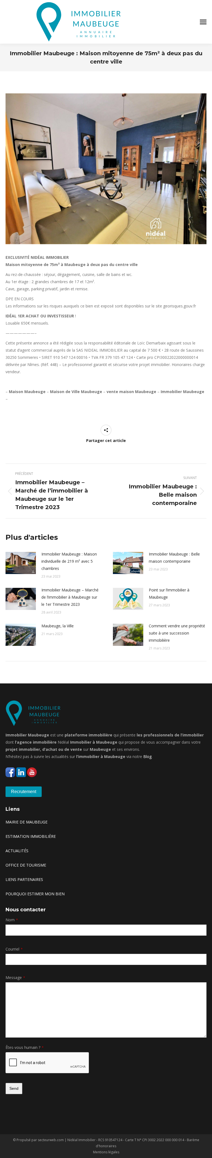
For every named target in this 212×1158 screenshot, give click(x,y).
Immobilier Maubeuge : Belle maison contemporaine (174, 557)
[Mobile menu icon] (203, 22)
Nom (12, 919)
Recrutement (23, 791)
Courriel (14, 949)
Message (15, 977)
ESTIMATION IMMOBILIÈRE (31, 836)
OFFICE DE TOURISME (26, 865)
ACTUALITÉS (17, 850)
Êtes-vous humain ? (25, 1047)
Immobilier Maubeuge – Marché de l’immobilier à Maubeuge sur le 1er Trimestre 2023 (70, 597)
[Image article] (21, 563)
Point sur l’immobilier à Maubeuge (169, 593)
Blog (147, 756)
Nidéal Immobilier (81, 1140)
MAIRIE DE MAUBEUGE (26, 822)
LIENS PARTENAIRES (24, 879)
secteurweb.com (51, 1140)
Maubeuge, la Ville (57, 625)
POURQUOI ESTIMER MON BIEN (35, 893)
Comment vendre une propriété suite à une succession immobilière (177, 633)
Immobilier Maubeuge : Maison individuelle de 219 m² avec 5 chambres (69, 561)
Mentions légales (106, 1152)
